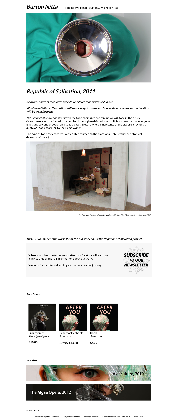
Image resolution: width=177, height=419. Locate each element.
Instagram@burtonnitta (71, 417)
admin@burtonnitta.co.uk (49, 417)
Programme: (38, 334)
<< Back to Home (32, 410)
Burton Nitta (42, 6)
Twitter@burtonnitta (90, 417)
